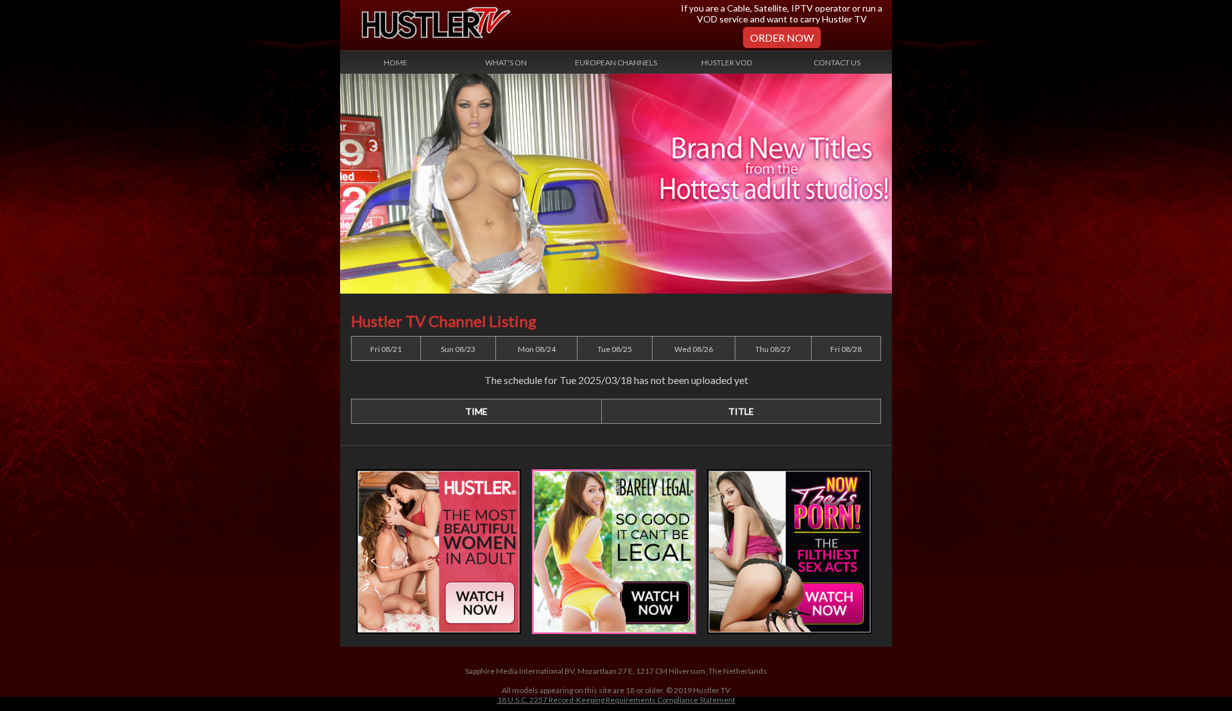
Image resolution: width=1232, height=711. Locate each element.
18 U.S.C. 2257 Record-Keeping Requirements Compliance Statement (616, 700)
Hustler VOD (726, 62)
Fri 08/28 (846, 349)
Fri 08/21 (386, 349)
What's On (506, 62)
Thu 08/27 (773, 349)
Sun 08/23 (458, 349)
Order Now (782, 37)
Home (395, 62)
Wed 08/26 (693, 349)
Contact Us (837, 62)
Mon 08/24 (537, 349)
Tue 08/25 (614, 349)
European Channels (616, 62)
